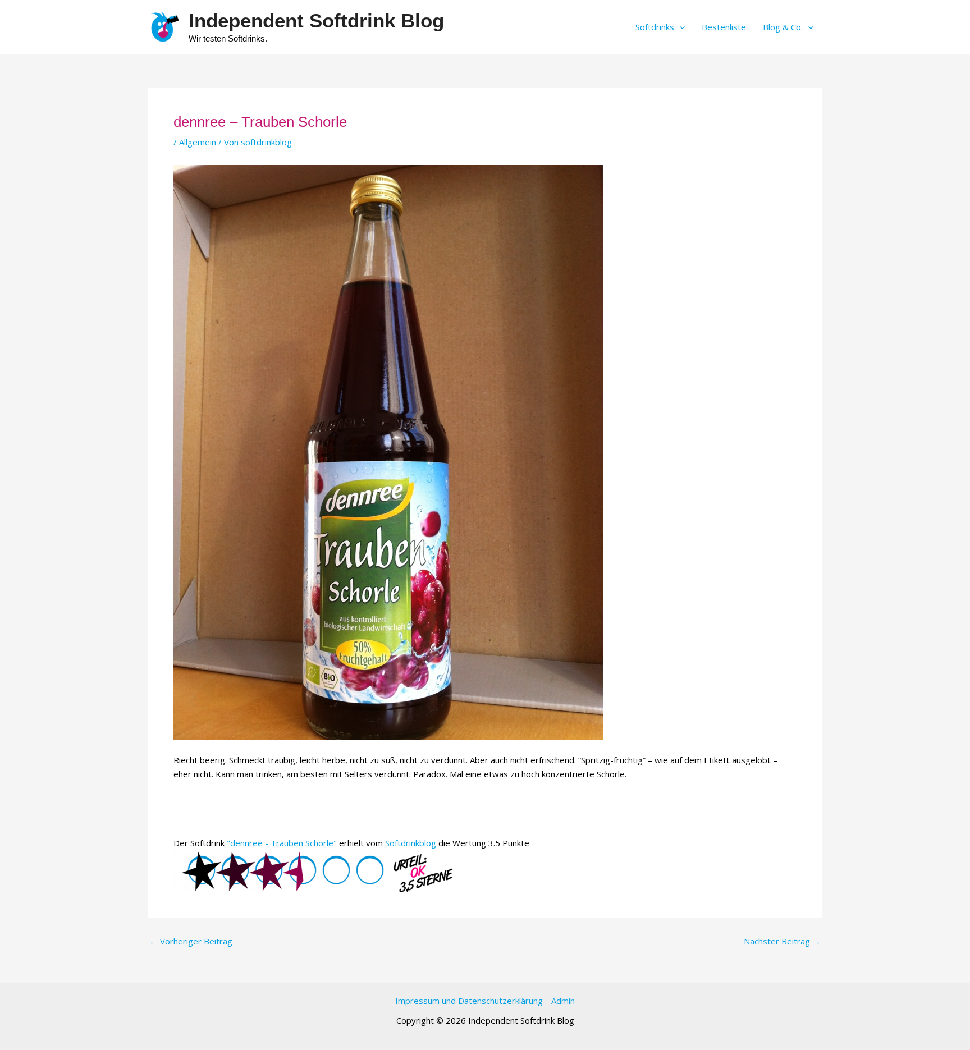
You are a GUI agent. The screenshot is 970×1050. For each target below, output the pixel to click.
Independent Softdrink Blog (316, 20)
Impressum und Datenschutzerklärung (469, 1000)
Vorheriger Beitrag (190, 941)
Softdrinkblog (410, 843)
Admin (563, 1000)
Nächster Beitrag (782, 941)
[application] (679, 26)
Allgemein (197, 142)
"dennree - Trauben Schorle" (282, 843)
